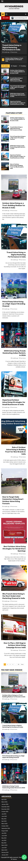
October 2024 (5, 826)
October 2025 (5, 811)
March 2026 (4, 802)
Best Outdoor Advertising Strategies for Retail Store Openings (14, 548)
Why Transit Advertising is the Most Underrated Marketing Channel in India (13, 596)
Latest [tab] (6, 66)
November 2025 (5, 809)
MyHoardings (14, 6)
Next (22, 664)
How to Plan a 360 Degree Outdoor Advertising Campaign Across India (15, 645)
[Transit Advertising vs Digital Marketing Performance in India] (5, 79)
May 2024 (4, 838)
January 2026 (5, 804)
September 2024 (6, 828)
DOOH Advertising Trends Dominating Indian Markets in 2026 (17, 95)
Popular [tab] (14, 66)
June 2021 (4, 847)
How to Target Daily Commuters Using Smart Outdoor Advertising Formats (12, 500)
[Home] (3, 14)
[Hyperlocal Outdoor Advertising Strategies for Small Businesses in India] (5, 102)
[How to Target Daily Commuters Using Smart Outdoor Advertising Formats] (14, 481)
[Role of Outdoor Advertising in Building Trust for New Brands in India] (5, 166)
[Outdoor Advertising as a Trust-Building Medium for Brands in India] (5, 71)
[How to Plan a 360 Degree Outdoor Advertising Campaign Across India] (14, 627)
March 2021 (4, 850)
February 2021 (5, 852)
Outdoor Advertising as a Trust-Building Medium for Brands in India (17, 72)
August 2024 (5, 830)
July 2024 (4, 833)
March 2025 (4, 823)
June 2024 (4, 835)
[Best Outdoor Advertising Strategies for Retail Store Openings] (14, 530)
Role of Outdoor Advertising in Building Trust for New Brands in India (17, 166)
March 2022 (4, 845)
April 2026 (4, 799)
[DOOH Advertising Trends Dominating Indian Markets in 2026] (5, 95)
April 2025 (4, 821)
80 (18, 664)
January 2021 (5, 854)
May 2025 (4, 818)
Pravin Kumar (15, 52)
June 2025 (4, 816)
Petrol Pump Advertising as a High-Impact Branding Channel (14, 47)
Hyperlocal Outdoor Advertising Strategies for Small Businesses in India (17, 103)
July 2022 (4, 840)
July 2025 (4, 814)
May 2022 (4, 842)
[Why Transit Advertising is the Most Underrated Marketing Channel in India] (14, 578)
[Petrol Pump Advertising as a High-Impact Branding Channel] (14, 32)
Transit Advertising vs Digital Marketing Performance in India (14, 59)
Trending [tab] (23, 66)
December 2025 (5, 806)
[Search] (26, 14)
